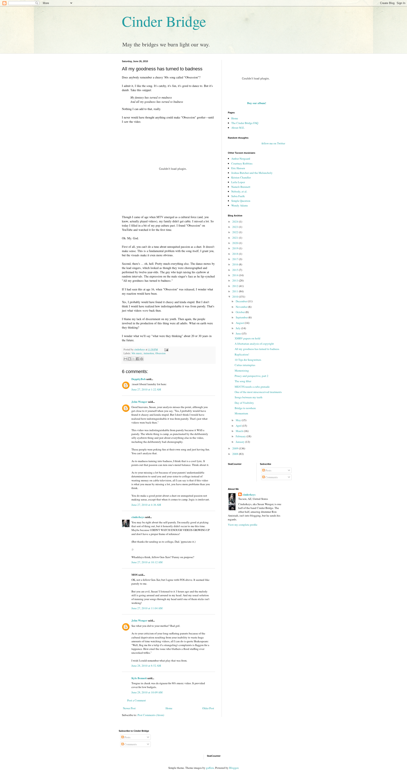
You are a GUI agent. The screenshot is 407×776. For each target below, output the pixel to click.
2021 (235, 238)
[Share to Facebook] (137, 359)
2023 (235, 227)
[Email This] (125, 359)
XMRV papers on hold (247, 338)
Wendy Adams (239, 205)
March (240, 431)
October (240, 312)
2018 (235, 254)
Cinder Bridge (164, 21)
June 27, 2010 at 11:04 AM (147, 608)
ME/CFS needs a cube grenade (252, 387)
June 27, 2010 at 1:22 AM (146, 389)
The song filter (243, 381)
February (241, 436)
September (242, 317)
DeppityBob (138, 379)
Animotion (148, 353)
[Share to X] (133, 359)
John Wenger (139, 402)
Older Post (208, 708)
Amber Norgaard (240, 158)
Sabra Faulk (238, 196)
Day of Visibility (244, 403)
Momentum (241, 413)
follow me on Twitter (273, 143)
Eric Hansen (238, 168)
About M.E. (238, 128)
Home (169, 708)
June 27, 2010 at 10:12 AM (147, 562)
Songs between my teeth (248, 397)
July (238, 328)
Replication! (242, 354)
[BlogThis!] (129, 359)
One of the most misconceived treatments (258, 392)
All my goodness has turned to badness (257, 349)
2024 (235, 221)
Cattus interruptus (245, 365)
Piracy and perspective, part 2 (251, 376)
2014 (235, 275)
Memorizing (242, 370)
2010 (235, 296)
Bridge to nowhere (245, 408)
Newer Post (129, 708)
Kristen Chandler (241, 177)
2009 (235, 448)
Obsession (160, 353)
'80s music (136, 353)
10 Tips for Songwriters (248, 360)
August (240, 323)
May (239, 420)
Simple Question (240, 201)
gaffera (210, 768)
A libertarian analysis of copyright (254, 344)
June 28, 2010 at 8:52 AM (146, 665)
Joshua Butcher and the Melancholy (252, 173)
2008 (235, 454)
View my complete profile (242, 525)
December (242, 301)
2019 (235, 248)
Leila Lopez (238, 182)
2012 (235, 286)
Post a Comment (136, 700)
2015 (235, 270)
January (240, 442)
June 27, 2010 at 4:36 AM (146, 505)
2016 (235, 264)
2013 (235, 280)
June (239, 333)
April (239, 426)
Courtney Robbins (241, 163)
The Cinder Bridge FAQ (244, 123)
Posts (268, 470)
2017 (235, 259)
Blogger (233, 768)
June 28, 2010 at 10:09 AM (147, 692)
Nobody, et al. (239, 191)
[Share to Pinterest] (141, 359)
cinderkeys (137, 517)
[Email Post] (165, 349)
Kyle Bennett (139, 678)
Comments (271, 477)
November (242, 307)
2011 (235, 291)
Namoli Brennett (240, 187)
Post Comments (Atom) (151, 715)
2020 (235, 243)
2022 (235, 232)
